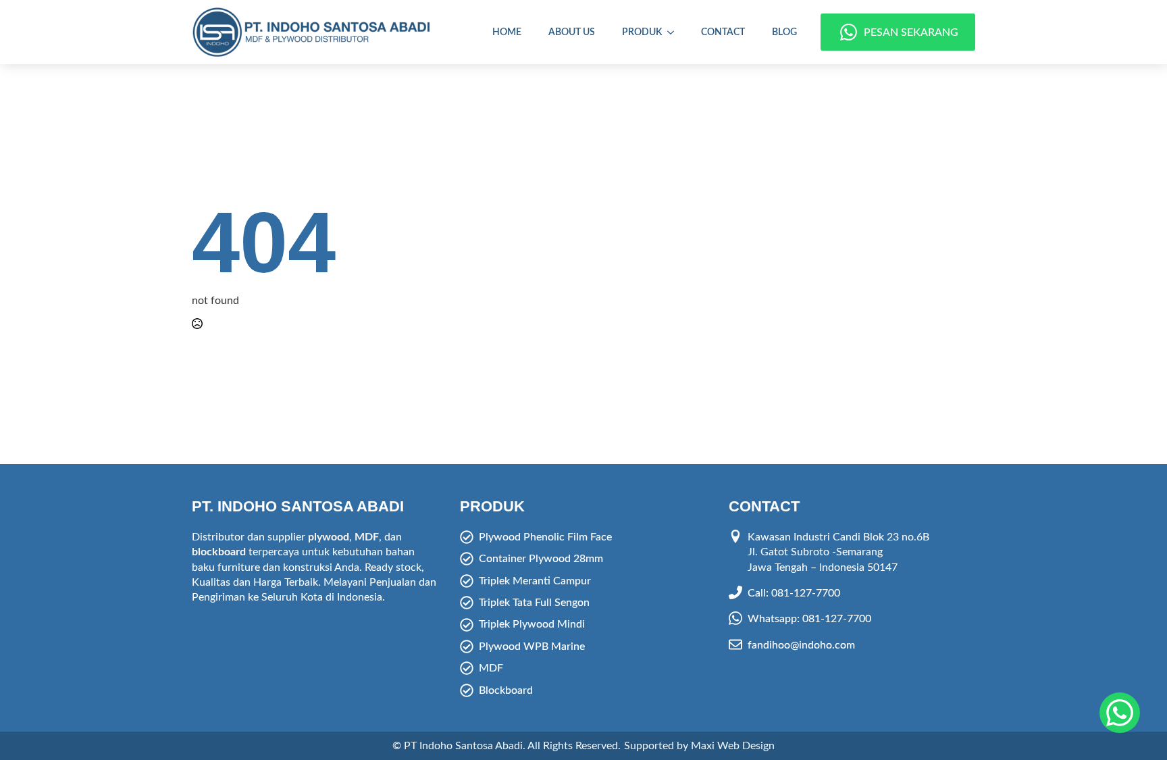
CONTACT (723, 32)
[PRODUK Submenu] (675, 32)
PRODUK (642, 32)
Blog (784, 32)
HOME (506, 32)
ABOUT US (571, 32)
